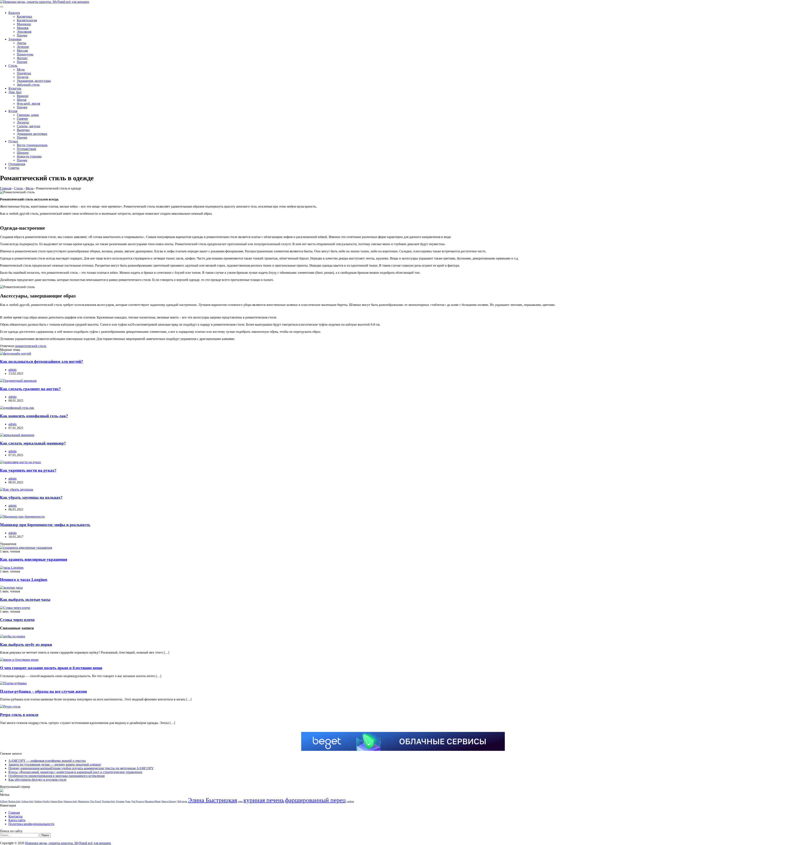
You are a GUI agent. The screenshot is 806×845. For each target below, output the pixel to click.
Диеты (21, 43)
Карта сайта (16, 820)
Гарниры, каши (28, 115)
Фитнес (22, 58)
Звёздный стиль (28, 84)
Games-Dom (57, 801)
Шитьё (21, 99)
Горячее (22, 118)
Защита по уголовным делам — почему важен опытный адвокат (54, 764)
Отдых (13, 141)
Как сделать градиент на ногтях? (30, 389)
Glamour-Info (70, 801)
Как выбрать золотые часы (25, 599)
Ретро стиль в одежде (19, 714)
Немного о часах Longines (23, 579)
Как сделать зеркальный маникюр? (33, 443)
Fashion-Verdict (42, 801)
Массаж (22, 50)
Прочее (22, 35)
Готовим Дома (123, 801)
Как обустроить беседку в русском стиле (37, 779)
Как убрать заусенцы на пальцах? (31, 497)
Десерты (23, 122)
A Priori (4, 801)
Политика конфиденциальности (31, 824)
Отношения (16, 164)
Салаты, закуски (28, 126)
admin (12, 369)
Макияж (23, 28)
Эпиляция (24, 31)
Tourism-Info (108, 801)
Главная (14, 812)
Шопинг (23, 152)
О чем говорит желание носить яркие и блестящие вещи (51, 668)
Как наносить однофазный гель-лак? (34, 416)
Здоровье (14, 39)
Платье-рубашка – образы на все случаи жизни (43, 691)
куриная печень (263, 800)
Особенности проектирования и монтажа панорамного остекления (56, 776)
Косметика (24, 16)
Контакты (15, 816)
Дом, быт (15, 92)
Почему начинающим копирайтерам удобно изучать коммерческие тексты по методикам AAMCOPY (81, 768)
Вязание (23, 96)
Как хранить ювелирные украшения (33, 559)
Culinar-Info (27, 801)
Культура (14, 88)
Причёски (24, 73)
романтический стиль (30, 346)
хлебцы (350, 801)
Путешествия (26, 149)
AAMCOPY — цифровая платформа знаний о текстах (47, 760)
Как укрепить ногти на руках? (28, 470)
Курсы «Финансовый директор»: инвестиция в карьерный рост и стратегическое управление (75, 772)
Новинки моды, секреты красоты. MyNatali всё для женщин (68, 843)
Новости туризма (29, 156)
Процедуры (25, 54)
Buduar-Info (14, 801)
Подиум (22, 77)
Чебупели (182, 801)
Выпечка (23, 130)
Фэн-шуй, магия (28, 103)
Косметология (27, 20)
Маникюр (24, 24)
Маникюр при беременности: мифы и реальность (45, 525)
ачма (240, 801)
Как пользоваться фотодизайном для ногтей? (41, 361)
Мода (21, 69)
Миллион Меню (153, 801)
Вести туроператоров (32, 145)
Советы (13, 168)
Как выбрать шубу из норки (26, 644)
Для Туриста (137, 801)
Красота (14, 12)
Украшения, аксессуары (34, 81)
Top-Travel (95, 801)
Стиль (12, 65)
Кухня (12, 111)
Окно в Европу (169, 801)
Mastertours (83, 801)
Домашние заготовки (32, 134)
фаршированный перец (315, 800)
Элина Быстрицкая (212, 800)
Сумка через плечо (17, 619)
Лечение (23, 47)
